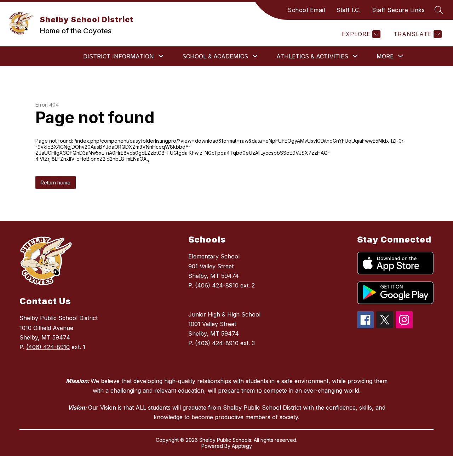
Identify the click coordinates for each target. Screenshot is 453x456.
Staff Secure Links (398, 9)
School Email (306, 9)
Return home (55, 182)
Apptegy (242, 446)
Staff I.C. (348, 9)
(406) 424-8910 (48, 346)
